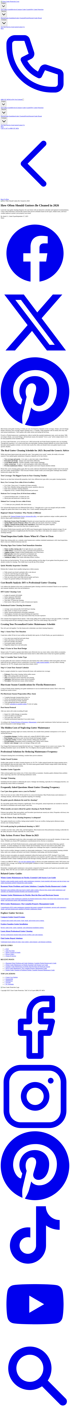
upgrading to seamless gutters (18, 704)
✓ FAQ (6, 949)
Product (3, 3)
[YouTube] (35, 1338)
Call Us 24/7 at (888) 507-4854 (10, 128)
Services (3, 11)
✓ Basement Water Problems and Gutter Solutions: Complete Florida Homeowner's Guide (30, 963)
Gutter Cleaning (20, 18)
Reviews (14, 9)
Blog (2, 28)
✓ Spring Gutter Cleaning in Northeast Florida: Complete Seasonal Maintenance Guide (29, 970)
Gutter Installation (10, 18)
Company (3, 20)
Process (3, 18)
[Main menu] (23, 100)
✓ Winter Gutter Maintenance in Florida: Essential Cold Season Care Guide (26, 965)
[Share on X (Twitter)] (35, 356)
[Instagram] (35, 1130)
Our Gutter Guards (6, 9)
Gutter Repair (38, 18)
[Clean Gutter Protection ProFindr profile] (35, 1407)
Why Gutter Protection (36, 9)
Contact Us (21, 27)
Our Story (3, 27)
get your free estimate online (27, 861)
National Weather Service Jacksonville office (23, 516)
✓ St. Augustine (9, 984)
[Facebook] (35, 1061)
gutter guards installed (42, 662)
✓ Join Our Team (9, 950)
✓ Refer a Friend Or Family (12, 952)
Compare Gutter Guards (23, 9)
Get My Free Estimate (16, 99)
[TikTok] (35, 1269)
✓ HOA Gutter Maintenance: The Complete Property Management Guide (25, 968)
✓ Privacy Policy (9, 954)
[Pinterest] (35, 1199)
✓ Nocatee (7, 982)
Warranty (31, 18)
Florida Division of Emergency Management (23, 722)
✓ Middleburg (8, 981)
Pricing (27, 18)
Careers (16, 27)
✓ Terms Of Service (10, 956)
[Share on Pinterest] (35, 425)
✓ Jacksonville (8, 979)
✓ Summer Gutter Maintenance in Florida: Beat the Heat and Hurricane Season (27, 966)
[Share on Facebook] (35, 287)
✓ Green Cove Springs (11, 977)
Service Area (10, 27)
